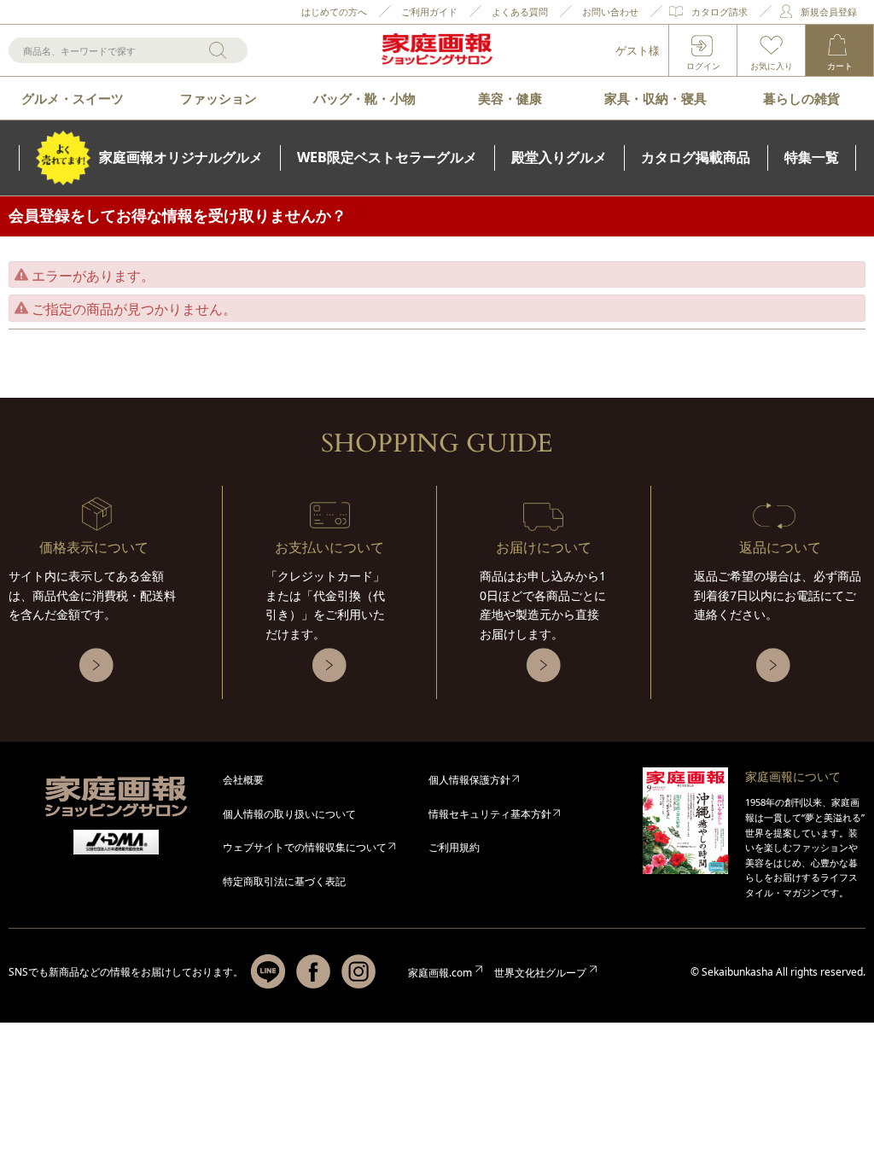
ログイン (703, 66)
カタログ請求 (719, 11)
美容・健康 (510, 98)
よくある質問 (520, 11)
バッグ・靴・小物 (364, 98)
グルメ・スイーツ (72, 98)
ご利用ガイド (429, 11)
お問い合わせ (610, 11)
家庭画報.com (440, 972)
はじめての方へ (334, 11)
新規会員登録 (829, 11)
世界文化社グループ (540, 972)
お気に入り (771, 66)
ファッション (218, 98)
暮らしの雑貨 (801, 98)
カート (840, 66)
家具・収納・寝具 (655, 98)
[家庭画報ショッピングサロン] (437, 50)
